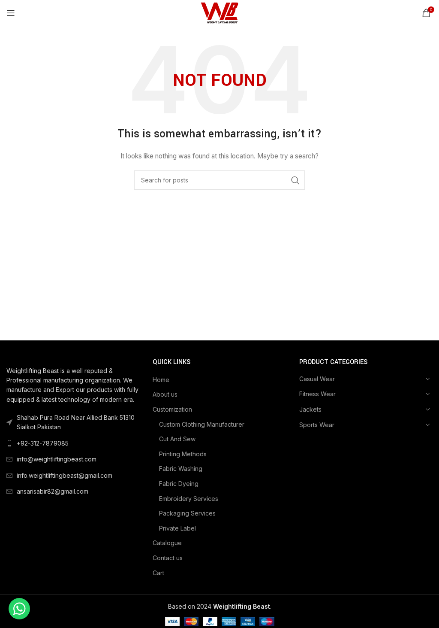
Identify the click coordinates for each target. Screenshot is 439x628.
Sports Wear (316, 424)
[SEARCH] (295, 180)
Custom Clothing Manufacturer (201, 424)
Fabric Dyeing (178, 483)
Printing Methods (183, 454)
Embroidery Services (188, 498)
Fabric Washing (180, 468)
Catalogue (167, 542)
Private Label (177, 528)
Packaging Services (187, 513)
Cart (158, 572)
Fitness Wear (317, 393)
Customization (172, 409)
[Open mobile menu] (10, 12)
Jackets (310, 409)
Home (161, 379)
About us (165, 394)
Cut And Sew (177, 439)
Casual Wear (317, 378)
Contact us (168, 557)
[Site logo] (219, 12)
